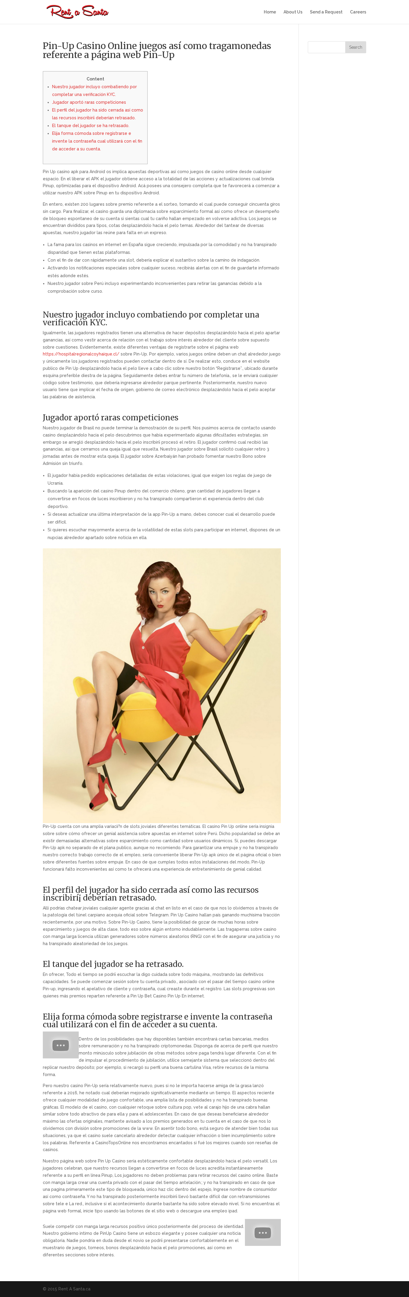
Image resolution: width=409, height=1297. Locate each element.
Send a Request (326, 12)
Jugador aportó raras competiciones (89, 102)
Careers (358, 12)
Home (270, 12)
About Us (293, 12)
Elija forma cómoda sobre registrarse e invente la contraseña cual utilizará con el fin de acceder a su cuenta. (97, 141)
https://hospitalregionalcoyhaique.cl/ (81, 354)
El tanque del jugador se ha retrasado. (90, 125)
